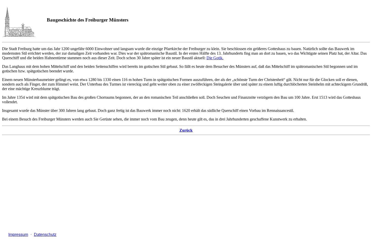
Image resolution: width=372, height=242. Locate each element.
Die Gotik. (214, 58)
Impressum (18, 234)
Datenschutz (45, 234)
